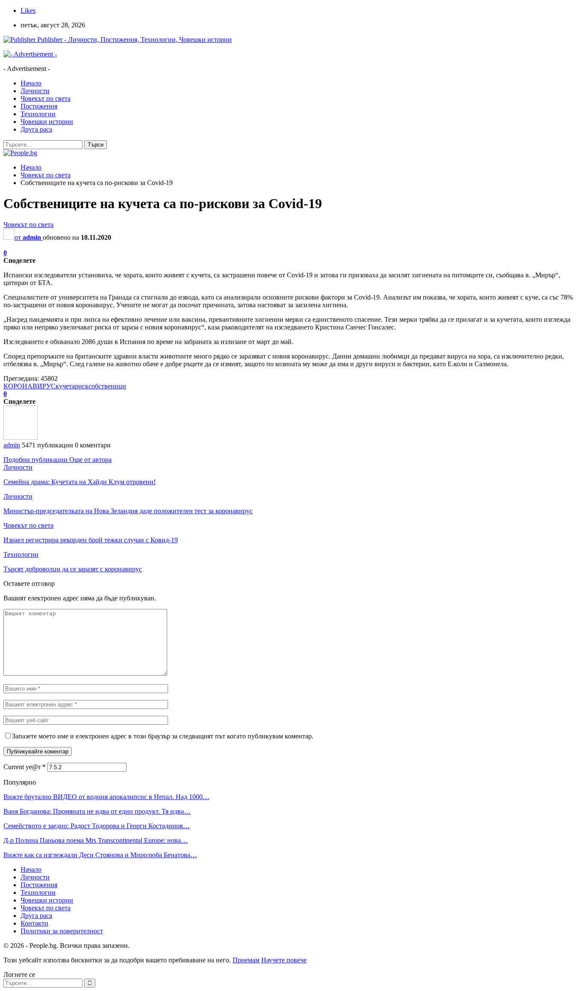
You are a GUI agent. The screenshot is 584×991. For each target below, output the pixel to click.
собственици (107, 386)
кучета (65, 386)
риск (81, 386)
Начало (31, 83)
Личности (35, 90)
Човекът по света (46, 98)
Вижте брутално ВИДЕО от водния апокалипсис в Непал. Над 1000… (106, 796)
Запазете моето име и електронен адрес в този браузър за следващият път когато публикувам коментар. (162, 736)
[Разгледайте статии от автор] (20, 437)
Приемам (246, 960)
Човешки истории (47, 121)
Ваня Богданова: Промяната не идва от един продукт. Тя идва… (97, 811)
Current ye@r (24, 766)
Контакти (34, 923)
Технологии (38, 114)
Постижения (39, 106)
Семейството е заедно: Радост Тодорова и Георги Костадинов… (96, 825)
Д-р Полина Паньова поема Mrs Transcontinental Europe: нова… (95, 840)
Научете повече (284, 960)
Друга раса (36, 129)
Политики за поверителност (62, 931)
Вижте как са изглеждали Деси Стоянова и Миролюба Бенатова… (100, 855)
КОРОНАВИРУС (29, 386)
